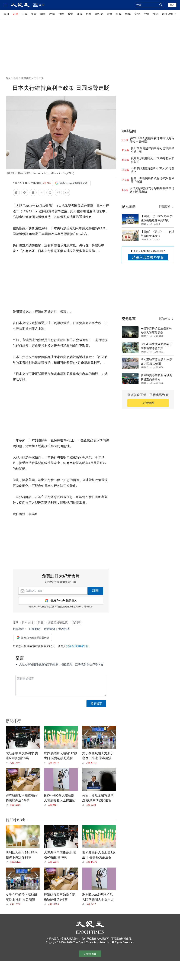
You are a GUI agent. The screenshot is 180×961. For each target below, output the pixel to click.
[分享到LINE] (24, 193)
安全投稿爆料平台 (77, 646)
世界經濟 (64, 628)
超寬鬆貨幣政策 (58, 622)
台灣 (61, 13)
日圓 (40, 622)
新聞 (15, 78)
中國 (24, 13)
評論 (52, 13)
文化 (137, 13)
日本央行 (27, 622)
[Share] (8, 762)
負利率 (76, 622)
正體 (35, 4)
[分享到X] (33, 193)
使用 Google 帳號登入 (63, 600)
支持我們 (148, 402)
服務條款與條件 (74, 607)
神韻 (155, 13)
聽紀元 (99, 13)
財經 (109, 13)
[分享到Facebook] (16, 193)
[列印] (49, 193)
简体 (41, 4)
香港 (70, 13)
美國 (34, 13)
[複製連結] (41, 192)
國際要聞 (26, 78)
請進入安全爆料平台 (148, 257)
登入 (172, 5)
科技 (119, 13)
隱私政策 (88, 607)
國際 (43, 13)
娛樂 (128, 13)
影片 (88, 13)
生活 (146, 13)
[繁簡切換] (66, 193)
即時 (15, 13)
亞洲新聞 (49, 628)
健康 (79, 13)
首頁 (6, 13)
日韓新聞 (34, 628)
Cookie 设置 (90, 953)
